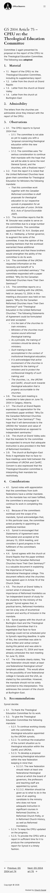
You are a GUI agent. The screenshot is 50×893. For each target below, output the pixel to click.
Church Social (40, 890)
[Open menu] (44, 6)
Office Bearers (19, 6)
